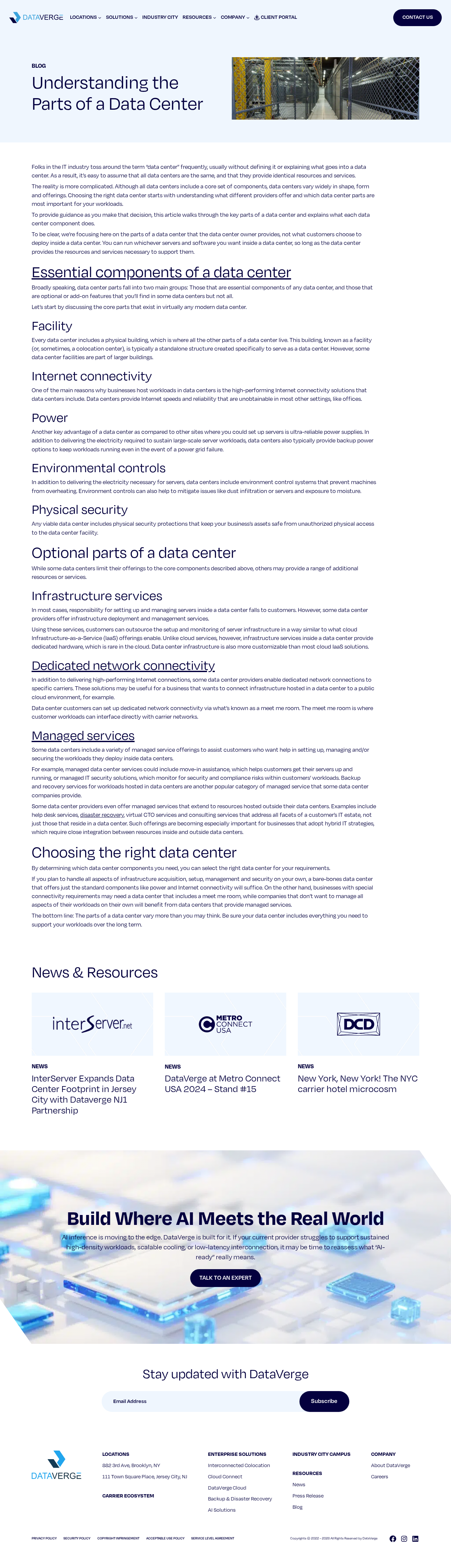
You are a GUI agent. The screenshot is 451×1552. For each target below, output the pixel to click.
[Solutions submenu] (136, 17)
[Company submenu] (248, 17)
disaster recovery (102, 815)
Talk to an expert (225, 1278)
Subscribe (324, 1401)
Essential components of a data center (161, 272)
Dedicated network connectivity (123, 666)
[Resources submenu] (214, 17)
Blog (39, 66)
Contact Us (417, 17)
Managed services (83, 736)
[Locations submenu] (99, 17)
